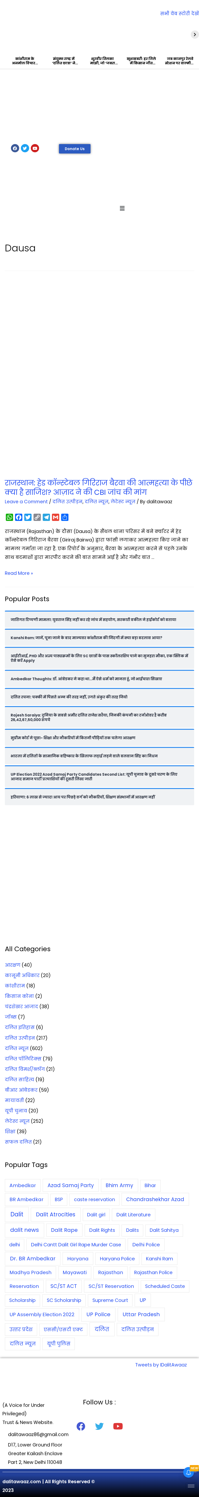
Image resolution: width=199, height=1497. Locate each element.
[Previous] (4, 34)
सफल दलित (18, 1142)
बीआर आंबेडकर (21, 1090)
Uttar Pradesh (141, 1314)
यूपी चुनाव (16, 1111)
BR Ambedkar (26, 1199)
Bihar (150, 1185)
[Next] (195, 34)
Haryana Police (117, 1258)
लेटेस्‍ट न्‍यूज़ (123, 501)
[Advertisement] (99, 105)
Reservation (24, 1286)
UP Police (98, 1314)
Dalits (132, 1230)
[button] (75, 148)
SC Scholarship (64, 1300)
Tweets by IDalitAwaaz (161, 1365)
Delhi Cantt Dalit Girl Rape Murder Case (76, 1244)
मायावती (14, 1100)
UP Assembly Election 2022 (42, 1314)
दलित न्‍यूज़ (96, 501)
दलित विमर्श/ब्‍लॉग (25, 1069)
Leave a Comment (26, 501)
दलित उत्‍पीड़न (67, 501)
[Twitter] (25, 148)
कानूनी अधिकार (22, 975)
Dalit (16, 1214)
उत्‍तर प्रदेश (21, 1329)
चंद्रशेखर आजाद (21, 1006)
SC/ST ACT (63, 1286)
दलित (102, 1329)
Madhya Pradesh (30, 1272)
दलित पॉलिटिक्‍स (23, 1059)
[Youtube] (35, 148)
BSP (59, 1199)
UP (143, 1300)
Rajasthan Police (153, 1272)
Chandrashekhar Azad (155, 1199)
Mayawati (75, 1272)
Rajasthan (110, 1272)
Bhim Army (119, 1185)
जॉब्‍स (11, 1017)
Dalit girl (96, 1215)
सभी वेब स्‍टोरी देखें (179, 13)
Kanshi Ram (159, 1259)
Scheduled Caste (165, 1286)
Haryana (78, 1258)
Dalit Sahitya (164, 1230)
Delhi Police (146, 1244)
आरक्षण (12, 965)
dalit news (24, 1230)
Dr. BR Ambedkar (33, 1258)
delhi (14, 1244)
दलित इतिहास (20, 1027)
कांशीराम (15, 986)
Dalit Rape (64, 1230)
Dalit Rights (102, 1230)
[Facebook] (15, 148)
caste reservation (94, 1199)
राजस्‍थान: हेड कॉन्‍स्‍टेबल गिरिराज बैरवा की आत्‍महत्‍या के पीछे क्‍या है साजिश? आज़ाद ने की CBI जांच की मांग (98, 487)
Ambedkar (22, 1185)
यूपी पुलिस (58, 1344)
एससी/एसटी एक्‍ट (63, 1329)
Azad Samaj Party (71, 1185)
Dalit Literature (133, 1214)
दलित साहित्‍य (19, 1079)
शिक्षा (10, 1131)
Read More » (19, 573)
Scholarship (22, 1300)
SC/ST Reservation (111, 1286)
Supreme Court (110, 1300)
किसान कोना (19, 996)
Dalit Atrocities (55, 1214)
